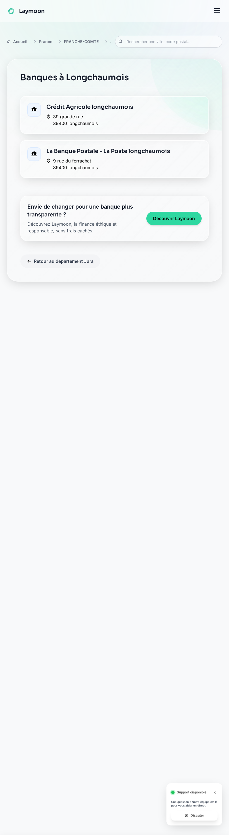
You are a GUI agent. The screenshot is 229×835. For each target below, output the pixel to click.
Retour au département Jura (64, 261)
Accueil (20, 41)
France (45, 41)
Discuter (197, 818)
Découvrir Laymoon (174, 218)
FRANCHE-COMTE (81, 41)
